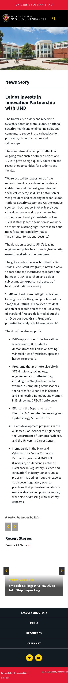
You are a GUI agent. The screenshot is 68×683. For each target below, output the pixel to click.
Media (34, 623)
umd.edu (5, 677)
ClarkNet (34, 643)
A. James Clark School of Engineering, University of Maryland (25, 13)
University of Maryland (34, 4)
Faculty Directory (34, 612)
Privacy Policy (7, 673)
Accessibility (22, 673)
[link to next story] (15, 527)
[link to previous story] (8, 527)
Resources (34, 633)
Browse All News (16, 545)
